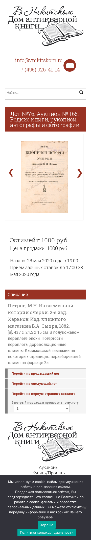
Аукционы (48, 467)
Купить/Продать (48, 472)
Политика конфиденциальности (47, 532)
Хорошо (47, 525)
